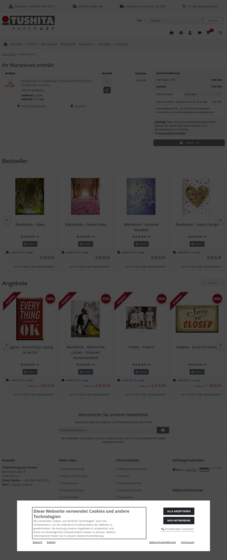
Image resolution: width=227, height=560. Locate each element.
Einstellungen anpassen (179, 529)
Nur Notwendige (178, 520)
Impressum (187, 542)
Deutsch (37, 542)
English (51, 542)
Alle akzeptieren (178, 511)
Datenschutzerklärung (162, 542)
